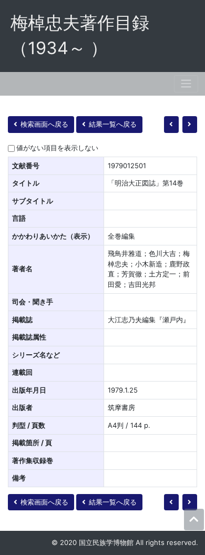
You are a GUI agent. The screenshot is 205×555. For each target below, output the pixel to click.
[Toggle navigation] (186, 83)
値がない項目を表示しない (57, 147)
